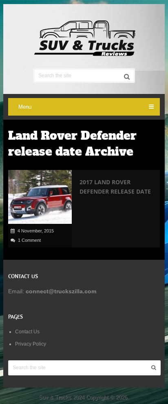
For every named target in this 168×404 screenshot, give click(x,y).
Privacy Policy (30, 344)
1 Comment (29, 240)
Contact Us (27, 332)
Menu (24, 107)
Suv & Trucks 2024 (61, 397)
